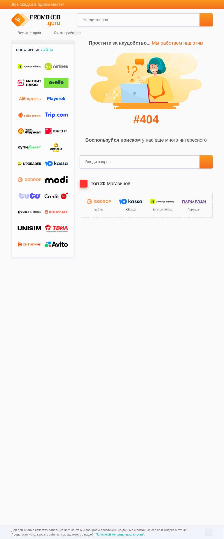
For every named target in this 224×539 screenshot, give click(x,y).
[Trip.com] (56, 115)
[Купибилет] (29, 147)
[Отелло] (56, 82)
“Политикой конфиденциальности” (119, 534)
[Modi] (56, 179)
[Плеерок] (56, 98)
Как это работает (67, 33)
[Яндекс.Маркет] (29, 131)
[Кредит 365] (56, 196)
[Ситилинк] (29, 244)
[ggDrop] (29, 179)
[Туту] (29, 196)
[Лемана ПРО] (56, 147)
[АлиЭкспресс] (29, 98)
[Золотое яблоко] (29, 66)
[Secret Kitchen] (29, 212)
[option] (99, 204)
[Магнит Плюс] (29, 82)
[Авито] (56, 244)
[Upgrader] (29, 163)
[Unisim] (29, 228)
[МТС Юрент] (56, 131)
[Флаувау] (56, 212)
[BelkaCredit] (29, 115)
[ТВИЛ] (56, 228)
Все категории (29, 33)
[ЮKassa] (56, 163)
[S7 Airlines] (56, 66)
